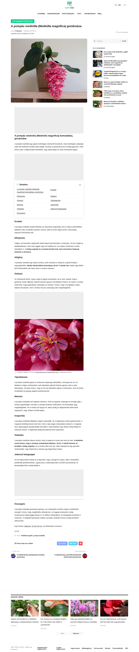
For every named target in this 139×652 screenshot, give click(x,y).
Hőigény (53, 196)
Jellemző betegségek (58, 209)
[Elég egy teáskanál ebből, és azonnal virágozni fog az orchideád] (84, 608)
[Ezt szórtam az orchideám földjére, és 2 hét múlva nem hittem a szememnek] (55, 608)
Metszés (20, 205)
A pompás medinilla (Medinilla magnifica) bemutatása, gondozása (30, 190)
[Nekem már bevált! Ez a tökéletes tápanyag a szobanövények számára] (97, 104)
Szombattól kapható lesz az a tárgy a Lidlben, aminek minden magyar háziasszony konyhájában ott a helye (115, 73)
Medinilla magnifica (27, 535)
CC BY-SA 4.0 (37, 526)
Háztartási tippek (110, 56)
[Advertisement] (48, 120)
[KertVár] (69, 4)
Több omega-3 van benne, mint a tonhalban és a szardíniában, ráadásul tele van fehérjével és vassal (115, 93)
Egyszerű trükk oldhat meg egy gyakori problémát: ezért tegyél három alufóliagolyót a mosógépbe (115, 63)
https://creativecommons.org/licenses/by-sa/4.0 (47, 372)
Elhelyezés (21, 196)
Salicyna (27, 526)
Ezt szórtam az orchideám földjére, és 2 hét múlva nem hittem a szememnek (54, 622)
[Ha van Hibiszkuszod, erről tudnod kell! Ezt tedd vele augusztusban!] (114, 608)
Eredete (53, 190)
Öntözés (20, 200)
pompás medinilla (39, 535)
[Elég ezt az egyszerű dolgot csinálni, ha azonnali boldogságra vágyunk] (97, 84)
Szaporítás (54, 205)
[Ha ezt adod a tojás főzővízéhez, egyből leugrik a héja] (97, 54)
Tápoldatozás (55, 200)
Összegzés (21, 213)
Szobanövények (22, 21)
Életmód (107, 86)
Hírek (106, 78)
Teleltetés (20, 209)
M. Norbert (18, 31)
